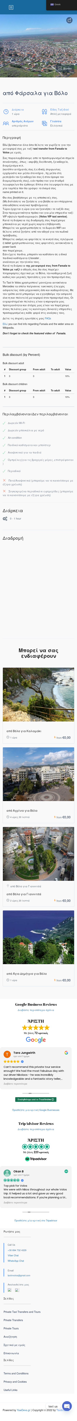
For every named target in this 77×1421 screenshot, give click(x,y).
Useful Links (10, 1390)
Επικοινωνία (11, 1353)
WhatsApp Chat (16, 1260)
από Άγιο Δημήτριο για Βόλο (26, 974)
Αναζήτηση (10, 1336)
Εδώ (5, 324)
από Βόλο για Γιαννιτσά (23, 894)
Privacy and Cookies (15, 1381)
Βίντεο (67, 68)
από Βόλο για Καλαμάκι (23, 731)
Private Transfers (13, 1320)
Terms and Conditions (16, 1373)
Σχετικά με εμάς (14, 1345)
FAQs (48, 318)
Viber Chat (13, 1255)
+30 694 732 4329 (17, 1250)
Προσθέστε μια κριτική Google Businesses (35, 1110)
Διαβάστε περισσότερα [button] (15, 1083)
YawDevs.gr (23, 1410)
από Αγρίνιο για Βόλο (21, 810)
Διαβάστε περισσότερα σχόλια (36, 1010)
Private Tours (11, 1328)
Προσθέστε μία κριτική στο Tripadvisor (36, 1220)
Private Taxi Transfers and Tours (22, 1312)
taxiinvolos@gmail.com (19, 1275)
